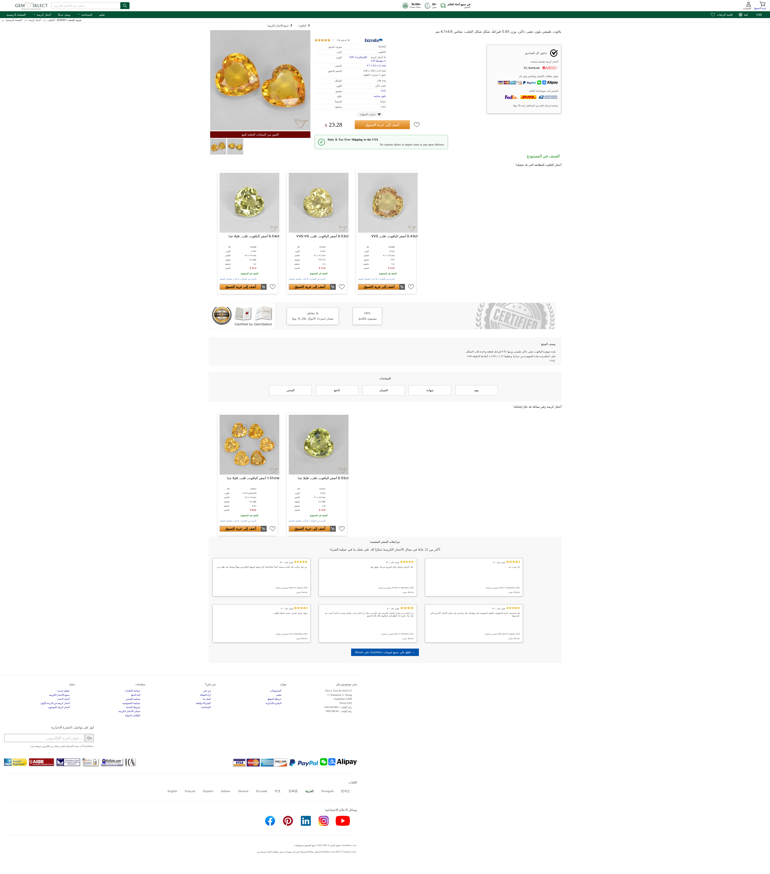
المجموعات (275, 690)
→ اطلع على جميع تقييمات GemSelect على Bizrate (385, 652)
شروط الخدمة (133, 707)
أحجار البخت (63, 699)
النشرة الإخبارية (273, 703)
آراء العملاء (205, 695)
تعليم (102, 14)
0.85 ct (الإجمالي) (358, 57)
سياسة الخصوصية (131, 703)
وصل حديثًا (64, 14)
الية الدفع (135, 695)
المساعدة (85, 14)
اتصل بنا (207, 699)
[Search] (125, 5)
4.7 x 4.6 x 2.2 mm (376, 65)
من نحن (207, 690)
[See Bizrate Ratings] (374, 40)
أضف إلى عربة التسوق (382, 125)
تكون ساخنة (380, 96)
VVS (383, 91)
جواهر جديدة (64, 690)
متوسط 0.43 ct (378, 61)
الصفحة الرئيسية (16, 14)
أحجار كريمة (42, 14)
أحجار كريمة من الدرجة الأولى (55, 703)
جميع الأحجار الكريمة (59, 695)
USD (759, 14)
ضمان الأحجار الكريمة (129, 711)
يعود (476, 390)
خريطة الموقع (274, 699)
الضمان (383, 390)
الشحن (291, 390)
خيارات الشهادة (368, 114)
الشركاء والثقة (203, 703)
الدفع (337, 390)
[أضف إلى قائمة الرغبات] (417, 125)
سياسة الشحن (133, 699)
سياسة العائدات (132, 690)
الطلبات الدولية (132, 715)
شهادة (430, 390)
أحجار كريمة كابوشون (59, 707)
